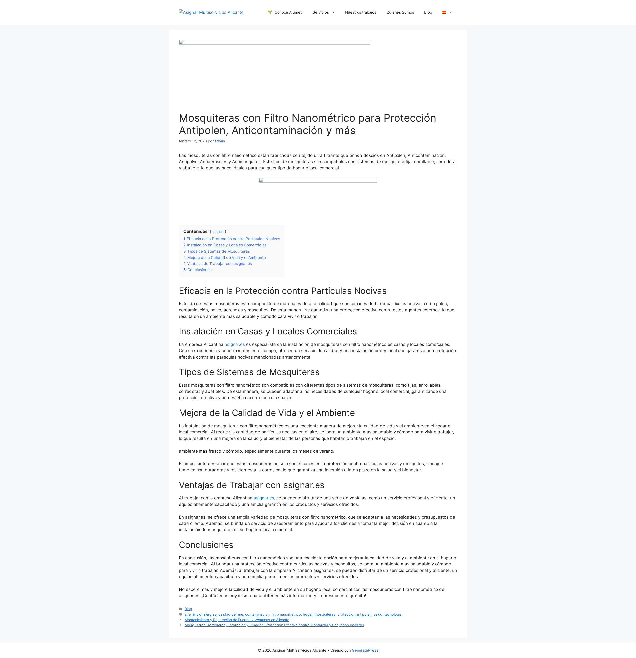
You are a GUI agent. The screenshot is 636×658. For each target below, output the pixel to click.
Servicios (321, 12)
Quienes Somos (400, 12)
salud (377, 614)
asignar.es (235, 344)
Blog (428, 12)
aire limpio (193, 614)
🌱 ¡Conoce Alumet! (285, 12)
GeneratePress (365, 650)
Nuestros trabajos (360, 12)
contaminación (257, 614)
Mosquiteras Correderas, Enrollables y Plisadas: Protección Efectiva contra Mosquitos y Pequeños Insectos (274, 625)
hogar (308, 614)
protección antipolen (354, 614)
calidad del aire (230, 614)
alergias (209, 614)
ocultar (218, 232)
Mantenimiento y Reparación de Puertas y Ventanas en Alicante (237, 620)
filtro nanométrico (286, 614)
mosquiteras (325, 614)
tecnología (393, 614)
